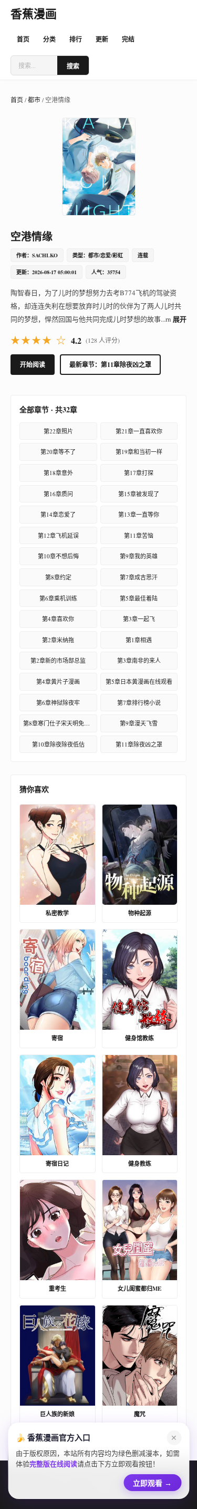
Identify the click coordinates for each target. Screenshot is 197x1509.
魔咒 (140, 1414)
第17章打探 (138, 473)
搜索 (73, 66)
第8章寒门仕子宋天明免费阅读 (60, 723)
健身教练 (139, 1163)
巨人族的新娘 (57, 1414)
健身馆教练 (139, 1038)
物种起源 (139, 913)
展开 (179, 319)
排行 (75, 39)
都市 (34, 99)
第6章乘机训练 (58, 598)
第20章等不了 (58, 452)
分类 (49, 39)
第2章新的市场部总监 (58, 660)
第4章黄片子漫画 (58, 681)
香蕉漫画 (34, 13)
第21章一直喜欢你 (139, 431)
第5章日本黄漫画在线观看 (139, 681)
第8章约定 (58, 577)
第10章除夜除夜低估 (58, 744)
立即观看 (152, 1481)
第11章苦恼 (138, 535)
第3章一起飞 (139, 619)
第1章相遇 (139, 640)
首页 (23, 39)
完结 (128, 39)
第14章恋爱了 (58, 514)
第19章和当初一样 (139, 452)
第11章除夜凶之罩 (139, 744)
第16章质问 (58, 494)
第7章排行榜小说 (139, 703)
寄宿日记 (57, 1163)
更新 (102, 39)
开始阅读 (32, 364)
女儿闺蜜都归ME (139, 1288)
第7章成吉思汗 (139, 577)
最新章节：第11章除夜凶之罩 (110, 364)
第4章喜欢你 (58, 619)
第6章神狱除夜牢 (58, 703)
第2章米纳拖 (58, 640)
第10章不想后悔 (58, 556)
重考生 (57, 1288)
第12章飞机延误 (58, 535)
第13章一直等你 (138, 514)
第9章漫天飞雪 (139, 723)
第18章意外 (58, 473)
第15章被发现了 (138, 494)
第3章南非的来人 (139, 660)
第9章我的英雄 (139, 556)
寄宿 (57, 1038)
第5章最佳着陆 (139, 598)
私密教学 (57, 913)
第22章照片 (58, 431)
